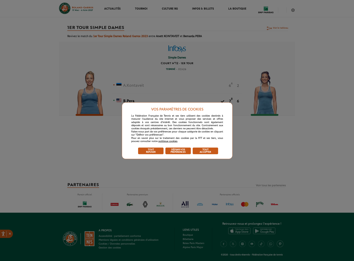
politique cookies (167, 141)
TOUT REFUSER (151, 150)
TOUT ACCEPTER (205, 150)
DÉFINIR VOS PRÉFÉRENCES (178, 150)
